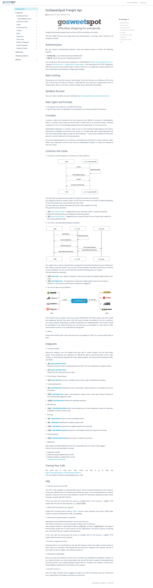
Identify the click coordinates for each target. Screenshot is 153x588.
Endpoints (123, 37)
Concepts (123, 32)
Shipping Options (21, 56)
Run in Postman (132, 2)
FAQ (121, 42)
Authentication (124, 23)
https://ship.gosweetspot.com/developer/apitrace (64, 473)
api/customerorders (58, 212)
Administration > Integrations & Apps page (68, 64)
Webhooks (19, 52)
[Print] (128, 19)
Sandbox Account (125, 27)
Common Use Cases (126, 35)
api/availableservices (24, 19)
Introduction (20, 9)
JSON (75, 511)
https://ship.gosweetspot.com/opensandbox (93, 96)
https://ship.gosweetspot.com (102, 62)
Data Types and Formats (127, 30)
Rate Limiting (124, 25)
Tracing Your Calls (125, 39)
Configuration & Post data (56, 459)
